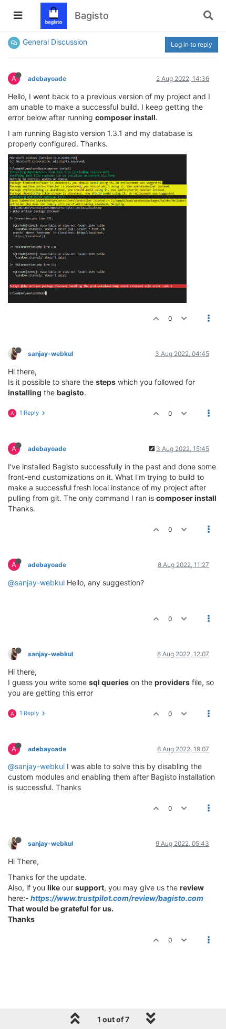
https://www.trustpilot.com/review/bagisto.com (116, 898)
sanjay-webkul (50, 354)
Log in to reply (191, 44)
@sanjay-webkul (36, 582)
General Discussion (55, 41)
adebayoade (47, 78)
